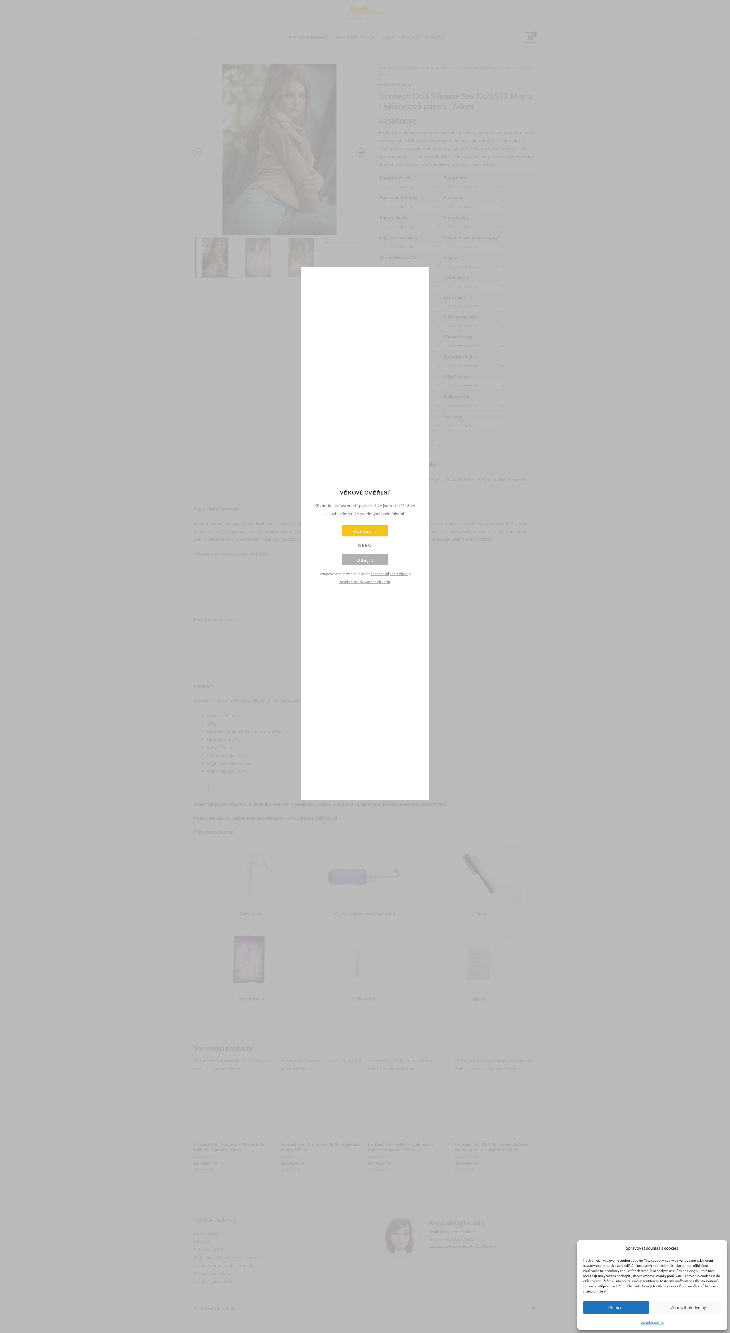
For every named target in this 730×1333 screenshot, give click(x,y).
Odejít (365, 560)
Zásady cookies (652, 1322)
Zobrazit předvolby (688, 1307)
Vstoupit (365, 531)
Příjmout (616, 1307)
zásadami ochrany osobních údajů (364, 582)
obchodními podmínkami (389, 574)
